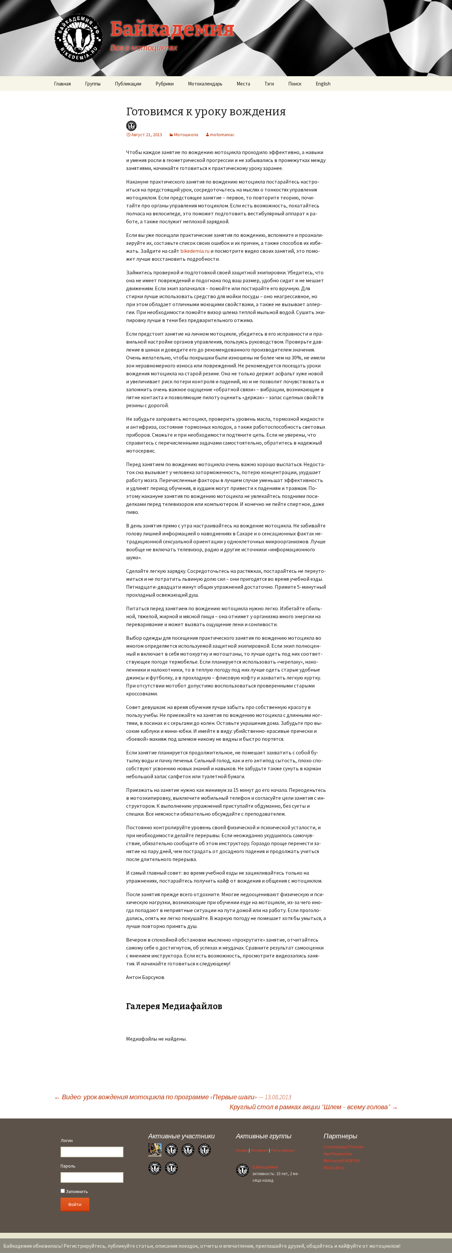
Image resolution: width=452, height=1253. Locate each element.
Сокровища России (344, 1147)
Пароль (68, 1166)
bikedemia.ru (194, 250)
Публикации (128, 84)
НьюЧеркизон (338, 1154)
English (323, 84)
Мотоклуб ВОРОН (342, 1161)
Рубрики (165, 84)
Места (243, 84)
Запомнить (76, 1191)
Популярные (282, 1150)
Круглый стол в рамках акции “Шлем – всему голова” (314, 1107)
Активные (259, 1150)
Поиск (294, 84)
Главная (62, 84)
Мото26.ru (334, 1168)
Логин (67, 1140)
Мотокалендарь (205, 84)
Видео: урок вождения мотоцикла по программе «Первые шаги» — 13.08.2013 (172, 1097)
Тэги (269, 84)
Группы (93, 84)
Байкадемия (265, 1167)
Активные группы (264, 1136)
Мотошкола (186, 134)
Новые (242, 1150)
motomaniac (222, 134)
